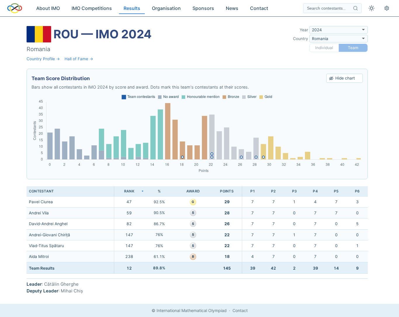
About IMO (48, 8)
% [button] (159, 191)
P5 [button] (336, 191)
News (232, 8)
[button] (129, 191)
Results (132, 8)
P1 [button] (252, 191)
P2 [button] (273, 191)
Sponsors (203, 8)
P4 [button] (315, 191)
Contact (259, 8)
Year (304, 29)
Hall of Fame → (79, 58)
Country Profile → (43, 58)
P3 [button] (294, 191)
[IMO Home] (14, 8)
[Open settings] (386, 8)
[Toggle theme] (371, 8)
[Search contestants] (355, 8)
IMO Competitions (92, 8)
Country (300, 38)
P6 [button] (357, 191)
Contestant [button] (41, 191)
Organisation (166, 8)
